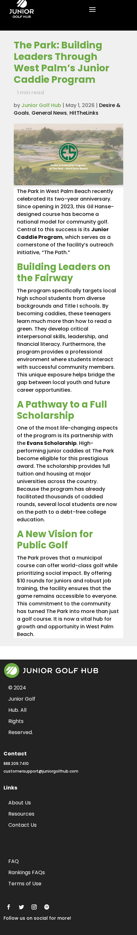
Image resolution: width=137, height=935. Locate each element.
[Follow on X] (21, 907)
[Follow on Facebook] (9, 907)
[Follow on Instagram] (34, 907)
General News (49, 113)
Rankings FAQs (26, 872)
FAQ (13, 861)
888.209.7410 (16, 763)
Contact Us (22, 825)
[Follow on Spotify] (47, 907)
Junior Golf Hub (41, 105)
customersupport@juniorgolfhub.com (41, 771)
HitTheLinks (83, 113)
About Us (19, 802)
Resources (21, 813)
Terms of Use (24, 883)
